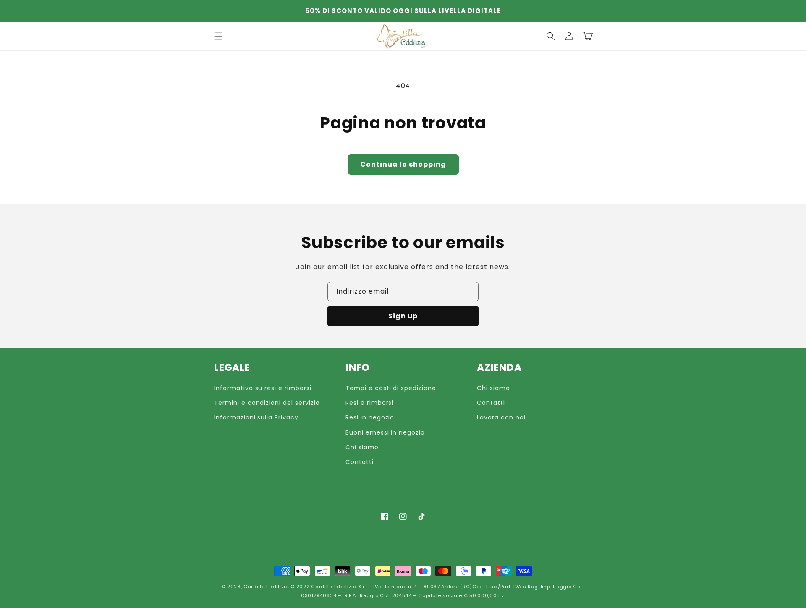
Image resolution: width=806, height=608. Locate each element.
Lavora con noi (501, 417)
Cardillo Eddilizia (266, 586)
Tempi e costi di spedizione (390, 388)
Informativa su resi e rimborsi (262, 388)
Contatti (359, 462)
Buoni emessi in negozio (385, 432)
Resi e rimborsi (369, 402)
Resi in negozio (369, 417)
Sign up (403, 316)
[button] (551, 36)
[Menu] (218, 36)
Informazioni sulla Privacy (256, 417)
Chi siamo (362, 447)
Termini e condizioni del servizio (267, 402)
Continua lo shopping (403, 164)
